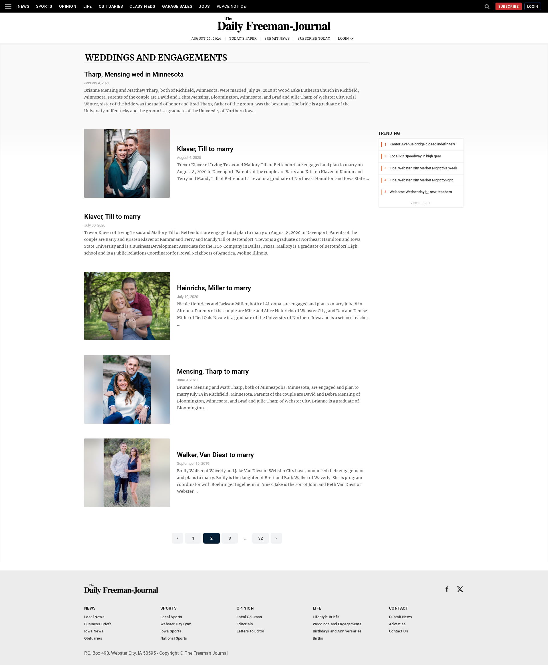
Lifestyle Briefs (326, 617)
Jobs (204, 6)
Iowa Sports (170, 631)
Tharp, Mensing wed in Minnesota (134, 74)
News (23, 6)
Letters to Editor (251, 631)
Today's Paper (243, 39)
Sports (44, 6)
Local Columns (249, 617)
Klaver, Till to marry (205, 149)
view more (419, 203)
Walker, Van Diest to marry (215, 455)
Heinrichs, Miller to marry (214, 288)
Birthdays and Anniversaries (337, 631)
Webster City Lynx (175, 624)
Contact (398, 608)
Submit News (277, 39)
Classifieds (142, 6)
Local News (94, 617)
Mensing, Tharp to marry (213, 371)
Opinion (67, 6)
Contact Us (398, 631)
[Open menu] (8, 6)
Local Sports (171, 617)
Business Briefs (98, 624)
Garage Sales (177, 6)
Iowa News (94, 631)
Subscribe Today (314, 39)
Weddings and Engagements (156, 57)
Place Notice (231, 6)
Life (87, 6)
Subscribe (508, 7)
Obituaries (111, 6)
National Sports (173, 638)
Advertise (397, 624)
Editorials (245, 624)
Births (318, 638)
